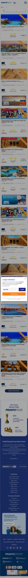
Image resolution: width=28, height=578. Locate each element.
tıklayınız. (19, 299)
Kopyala (22, 289)
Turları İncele (14, 294)
